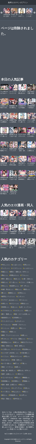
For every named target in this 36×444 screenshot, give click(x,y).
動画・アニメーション (10, 335)
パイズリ (17, 268)
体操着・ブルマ (19, 324)
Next (35, 13)
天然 (27, 388)
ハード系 (6, 391)
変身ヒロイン (16, 356)
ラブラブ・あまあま (10, 300)
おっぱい (17, 265)
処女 (17, 279)
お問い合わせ (28, 433)
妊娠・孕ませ (7, 289)
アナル (25, 275)
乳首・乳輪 (6, 398)
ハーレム (6, 324)
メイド (5, 356)
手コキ (5, 339)
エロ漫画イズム (12, 433)
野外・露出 (7, 279)
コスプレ (18, 310)
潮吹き (25, 303)
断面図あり (6, 342)
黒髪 (13, 331)
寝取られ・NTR (24, 370)
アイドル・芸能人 (18, 339)
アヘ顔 (14, 282)
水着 (5, 303)
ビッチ (20, 296)
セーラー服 (6, 363)
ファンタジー (7, 321)
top (5, 433)
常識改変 (14, 395)
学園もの (14, 275)
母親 (25, 391)
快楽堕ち (14, 286)
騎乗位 (12, 293)
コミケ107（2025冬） (10, 353)
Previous (1, 13)
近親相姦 (6, 381)
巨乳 (27, 265)
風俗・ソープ (7, 367)
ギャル (23, 300)
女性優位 (16, 381)
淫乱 (22, 384)
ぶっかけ (28, 268)
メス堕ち (6, 349)
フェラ (6, 268)
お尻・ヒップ (25, 307)
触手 (16, 363)
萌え (23, 328)
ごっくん (6, 388)
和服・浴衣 (17, 360)
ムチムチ (20, 321)
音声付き (18, 398)
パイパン (16, 349)
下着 (24, 363)
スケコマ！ (20, 433)
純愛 (17, 367)
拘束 (5, 282)
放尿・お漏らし (8, 374)
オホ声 (23, 395)
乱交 (15, 307)
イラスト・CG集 (27, 282)
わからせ (6, 360)
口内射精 (17, 317)
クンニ (5, 328)
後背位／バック (8, 296)
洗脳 (5, 331)
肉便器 (5, 307)
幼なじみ (16, 391)
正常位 (22, 293)
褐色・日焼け (7, 346)
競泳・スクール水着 (22, 314)
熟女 (19, 289)
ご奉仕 (19, 374)
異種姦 (26, 381)
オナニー (14, 303)
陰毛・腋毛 (20, 346)
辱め (5, 275)
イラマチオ (7, 310)
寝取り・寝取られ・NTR (19, 272)
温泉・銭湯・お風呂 (9, 384)
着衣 (27, 289)
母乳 (17, 377)
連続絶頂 (6, 317)
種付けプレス (26, 342)
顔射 (16, 342)
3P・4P (25, 286)
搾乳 (27, 356)
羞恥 (28, 310)
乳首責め (27, 349)
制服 (5, 272)
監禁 (15, 328)
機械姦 (26, 377)
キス (30, 339)
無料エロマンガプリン (18, 3)
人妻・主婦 (28, 279)
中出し (6, 265)
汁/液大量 (25, 353)
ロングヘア (17, 388)
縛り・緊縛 (7, 314)
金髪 (24, 335)
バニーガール (7, 377)
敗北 (4, 395)
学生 (5, 286)
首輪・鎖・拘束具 (9, 370)
